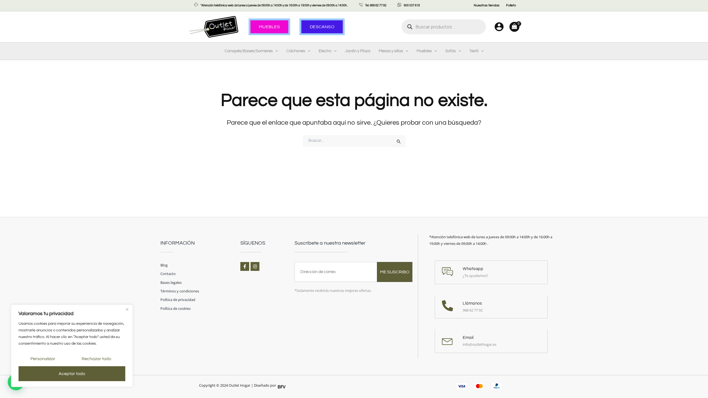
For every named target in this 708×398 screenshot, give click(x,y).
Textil (473, 51)
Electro (325, 51)
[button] (275, 51)
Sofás (450, 51)
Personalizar (42, 359)
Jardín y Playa (357, 51)
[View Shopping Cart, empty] (514, 27)
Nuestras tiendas (486, 5)
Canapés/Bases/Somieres (249, 51)
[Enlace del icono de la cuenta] (499, 27)
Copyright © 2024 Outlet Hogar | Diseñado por (237, 385)
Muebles (424, 51)
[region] (72, 346)
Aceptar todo (72, 373)
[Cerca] (127, 309)
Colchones (295, 51)
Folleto (511, 5)
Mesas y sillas (391, 51)
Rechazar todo (96, 359)
